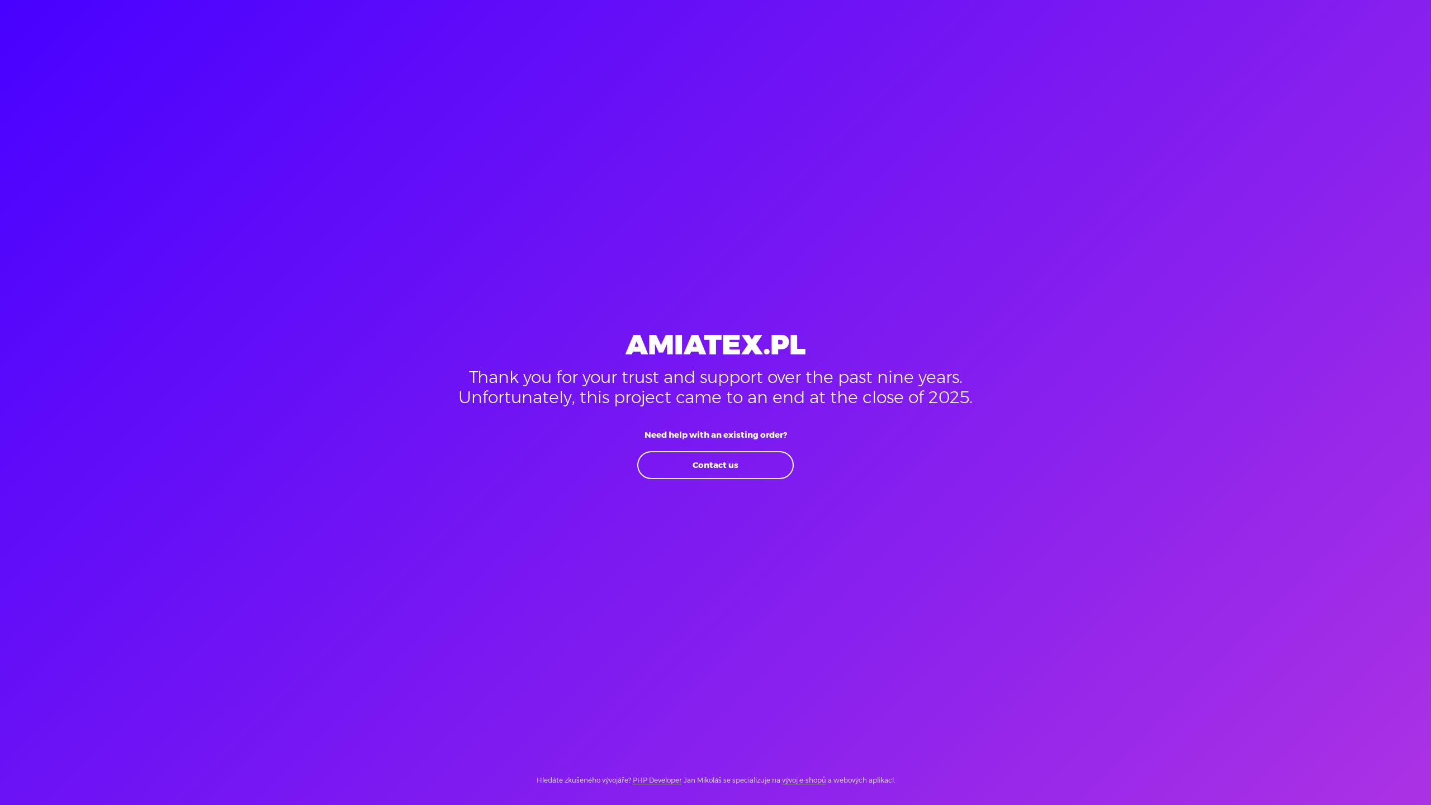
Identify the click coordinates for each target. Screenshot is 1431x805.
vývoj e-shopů (804, 780)
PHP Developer (657, 780)
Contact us (715, 465)
